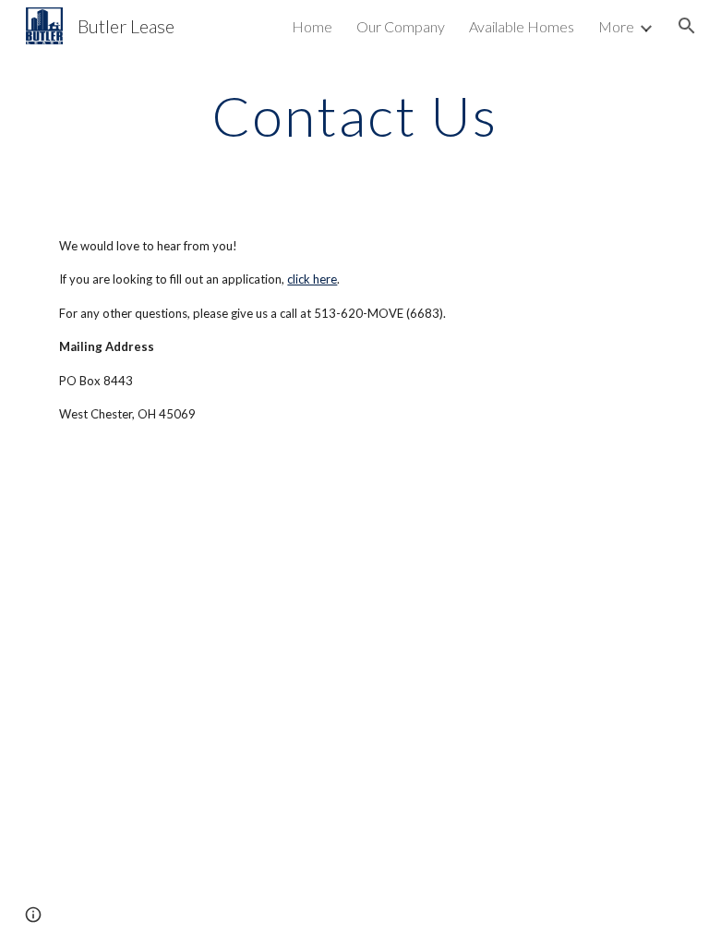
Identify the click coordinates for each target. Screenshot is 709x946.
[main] (354, 115)
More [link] (616, 26)
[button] (687, 26)
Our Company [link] (400, 26)
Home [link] (312, 26)
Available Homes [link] (521, 26)
